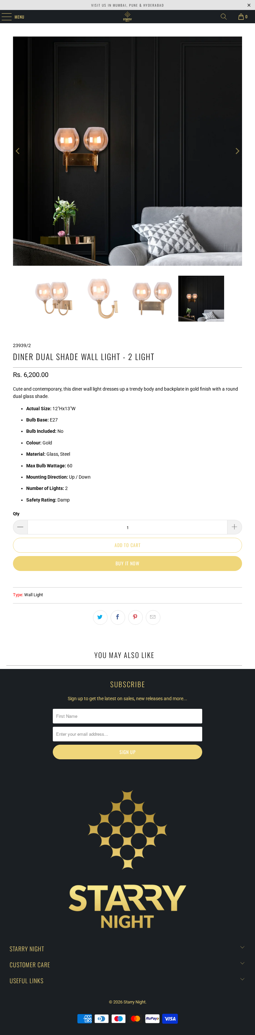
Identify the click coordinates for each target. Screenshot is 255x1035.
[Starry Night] (127, 16)
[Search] (223, 16)
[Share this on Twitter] (100, 617)
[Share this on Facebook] (118, 617)
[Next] (237, 151)
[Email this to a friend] (153, 617)
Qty (16, 513)
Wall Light (33, 594)
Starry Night (134, 1001)
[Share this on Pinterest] (135, 617)
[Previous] (18, 151)
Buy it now (127, 563)
